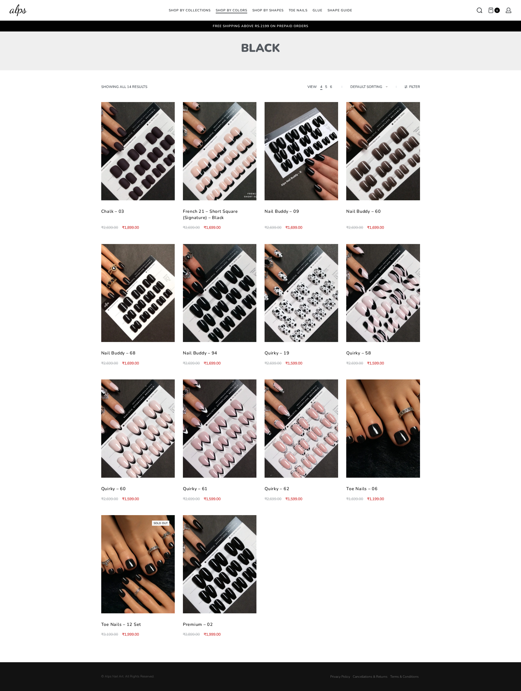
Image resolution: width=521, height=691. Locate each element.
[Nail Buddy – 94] (219, 293)
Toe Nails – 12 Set (121, 624)
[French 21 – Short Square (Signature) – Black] (219, 151)
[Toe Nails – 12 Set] (138, 564)
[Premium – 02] (219, 564)
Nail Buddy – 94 (200, 353)
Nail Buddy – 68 (118, 353)
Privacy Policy (340, 676)
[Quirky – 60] (138, 428)
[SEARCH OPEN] (479, 10)
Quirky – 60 (113, 489)
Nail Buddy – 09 (282, 211)
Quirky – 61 (195, 489)
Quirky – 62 (277, 489)
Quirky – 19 (277, 353)
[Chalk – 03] (138, 151)
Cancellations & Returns (370, 676)
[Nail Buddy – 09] (301, 151)
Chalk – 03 (113, 211)
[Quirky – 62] (301, 428)
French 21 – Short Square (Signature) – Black (210, 214)
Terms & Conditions (404, 676)
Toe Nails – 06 (362, 489)
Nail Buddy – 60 (363, 211)
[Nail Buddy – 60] (383, 151)
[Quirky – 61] (219, 428)
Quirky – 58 (358, 353)
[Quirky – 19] (301, 293)
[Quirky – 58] (383, 293)
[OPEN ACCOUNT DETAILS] (509, 10)
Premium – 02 (198, 624)
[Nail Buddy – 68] (138, 293)
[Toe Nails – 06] (383, 428)
